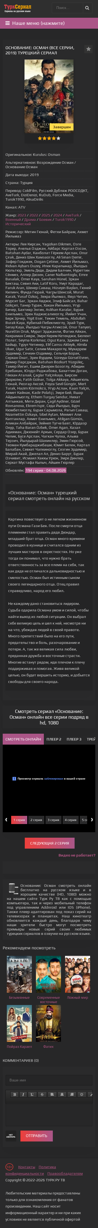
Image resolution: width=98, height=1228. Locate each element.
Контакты (26, 1167)
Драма (30, 219)
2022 (33, 215)
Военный (13, 219)
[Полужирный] (14, 1095)
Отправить (36, 1136)
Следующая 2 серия (49, 843)
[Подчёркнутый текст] (32, 1095)
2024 (57, 215)
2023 (21, 215)
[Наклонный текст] (23, 1095)
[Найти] (87, 7)
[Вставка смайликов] (82, 1095)
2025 (45, 215)
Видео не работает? (77, 855)
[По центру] (62, 1095)
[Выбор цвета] (92, 1095)
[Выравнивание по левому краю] (52, 1095)
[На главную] (17, 8)
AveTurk (72, 215)
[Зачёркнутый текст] (42, 1095)
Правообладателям (65, 1173)
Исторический (18, 224)
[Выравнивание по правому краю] (71, 1095)
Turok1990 (64, 219)
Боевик (45, 219)
